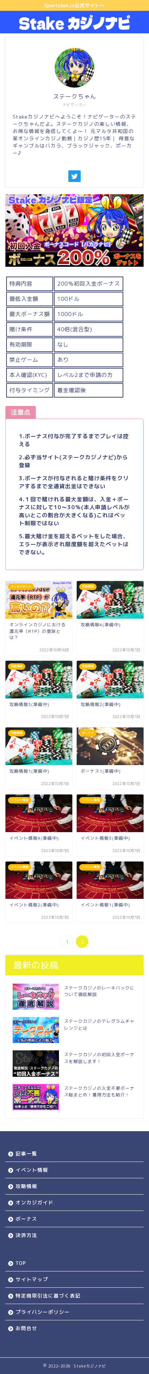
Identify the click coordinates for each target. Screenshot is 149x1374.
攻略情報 (26, 1186)
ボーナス (26, 1218)
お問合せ (26, 1328)
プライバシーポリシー (43, 1311)
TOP (21, 1262)
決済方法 (26, 1235)
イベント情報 (32, 1169)
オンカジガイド (35, 1202)
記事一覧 (26, 1153)
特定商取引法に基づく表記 (48, 1295)
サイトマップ (32, 1279)
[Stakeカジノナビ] (75, 27)
